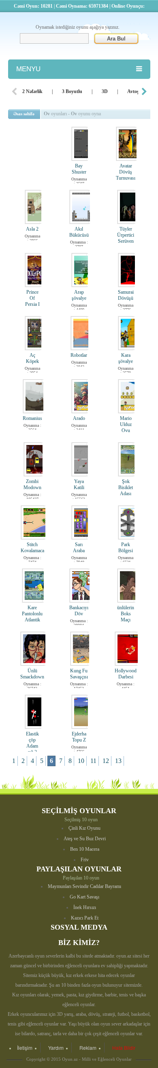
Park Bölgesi (125, 547)
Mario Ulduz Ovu (126, 424)
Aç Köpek (32, 358)
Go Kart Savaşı (84, 897)
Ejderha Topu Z (79, 737)
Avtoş (133, 91)
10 (81, 760)
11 (93, 760)
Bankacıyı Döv (78, 611)
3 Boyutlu (72, 91)
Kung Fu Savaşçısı (79, 674)
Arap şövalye (79, 295)
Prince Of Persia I (32, 298)
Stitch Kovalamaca (32, 547)
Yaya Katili (79, 484)
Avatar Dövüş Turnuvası (125, 172)
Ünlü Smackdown (32, 674)
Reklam (87, 1047)
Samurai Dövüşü (126, 295)
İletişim (24, 1047)
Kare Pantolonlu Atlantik (32, 614)
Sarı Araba (79, 547)
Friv (85, 859)
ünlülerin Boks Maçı (125, 614)
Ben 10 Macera (84, 849)
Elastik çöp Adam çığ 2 (32, 743)
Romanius (32, 418)
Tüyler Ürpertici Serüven (125, 235)
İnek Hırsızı (84, 907)
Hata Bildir (123, 1047)
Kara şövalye (125, 358)
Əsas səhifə (23, 113)
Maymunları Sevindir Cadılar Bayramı (84, 886)
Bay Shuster (79, 169)
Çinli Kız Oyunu (84, 828)
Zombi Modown (32, 484)
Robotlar (78, 355)
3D (105, 91)
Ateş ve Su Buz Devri (85, 838)
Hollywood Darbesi (126, 674)
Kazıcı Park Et (84, 918)
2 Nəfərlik (32, 91)
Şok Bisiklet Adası (125, 487)
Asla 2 (32, 229)
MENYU (28, 69)
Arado (79, 418)
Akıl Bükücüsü (79, 232)
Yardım (56, 1047)
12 (105, 760)
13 (118, 760)
